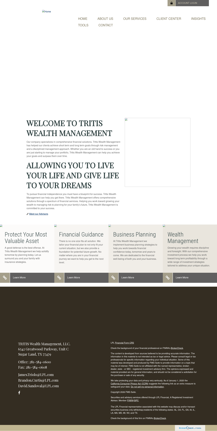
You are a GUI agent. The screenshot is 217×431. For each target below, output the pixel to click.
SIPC (136, 400)
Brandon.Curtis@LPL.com (38, 380)
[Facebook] (20, 392)
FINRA (130, 400)
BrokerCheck (177, 348)
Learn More (19, 277)
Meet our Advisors (38, 214)
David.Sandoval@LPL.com (38, 385)
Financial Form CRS (124, 342)
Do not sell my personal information (147, 386)
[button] (105, 18)
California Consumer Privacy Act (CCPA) (129, 383)
